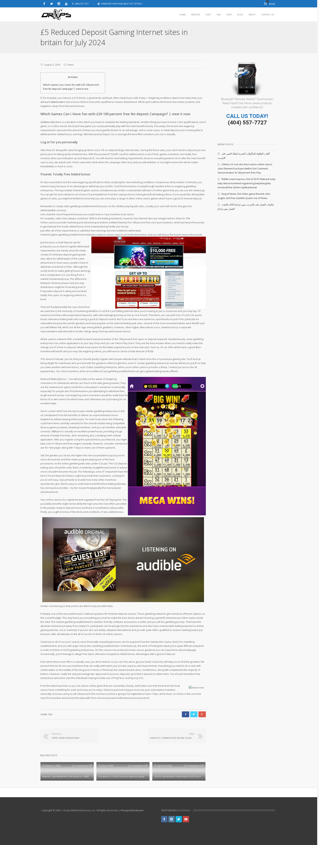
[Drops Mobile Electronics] (64, 14)
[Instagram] (59, 3)
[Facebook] (44, 3)
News (71, 64)
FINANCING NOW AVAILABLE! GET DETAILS (121, 3)
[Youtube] (66, 3)
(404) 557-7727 (247, 122)
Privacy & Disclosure (132, 810)
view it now (57, 102)
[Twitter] (51, 3)
